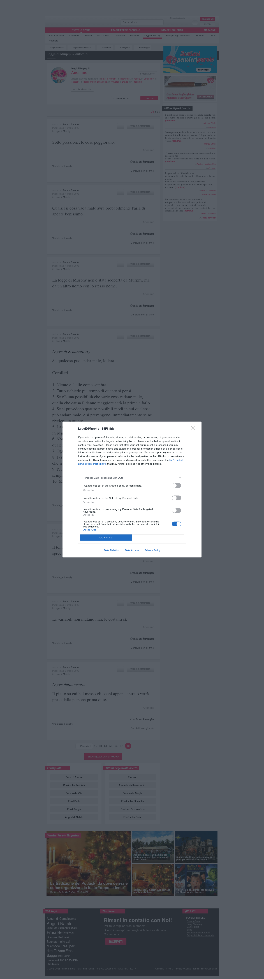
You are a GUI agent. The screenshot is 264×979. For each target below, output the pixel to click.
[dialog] (132, 489)
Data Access (132, 550)
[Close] (194, 428)
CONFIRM (106, 537)
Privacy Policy (152, 550)
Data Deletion (111, 550)
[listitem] (132, 478)
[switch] (176, 485)
